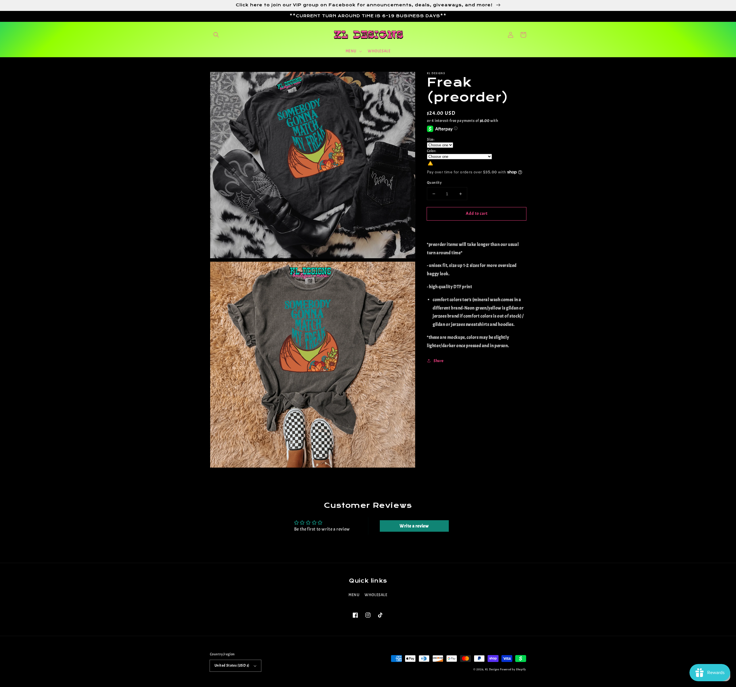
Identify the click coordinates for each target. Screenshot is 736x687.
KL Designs (492, 669)
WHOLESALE (376, 594)
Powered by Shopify (513, 669)
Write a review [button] (414, 526)
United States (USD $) (231, 665)
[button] (216, 34)
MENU (353, 594)
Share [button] (439, 360)
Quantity (434, 182)
